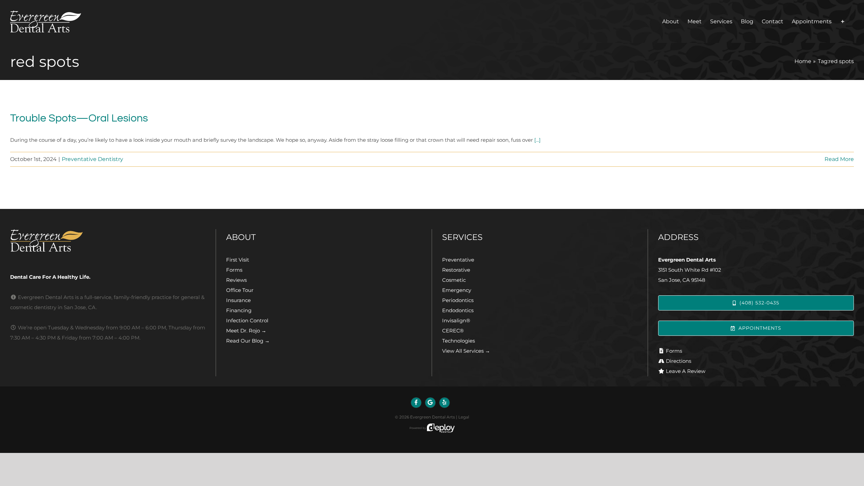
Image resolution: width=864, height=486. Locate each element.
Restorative (456, 270)
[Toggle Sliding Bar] (842, 21)
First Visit (237, 259)
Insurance (238, 300)
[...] (537, 140)
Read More (839, 159)
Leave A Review (685, 371)
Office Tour (239, 290)
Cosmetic (454, 280)
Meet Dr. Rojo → (246, 330)
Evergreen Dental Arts (432, 417)
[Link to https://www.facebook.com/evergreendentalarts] (416, 402)
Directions (678, 361)
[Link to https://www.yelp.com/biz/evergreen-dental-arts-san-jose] (444, 402)
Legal (463, 417)
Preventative (458, 259)
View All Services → (466, 351)
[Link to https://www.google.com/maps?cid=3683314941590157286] (430, 402)
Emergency (456, 290)
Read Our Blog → (248, 341)
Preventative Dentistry (92, 159)
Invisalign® (456, 320)
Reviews (236, 280)
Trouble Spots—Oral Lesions (79, 118)
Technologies (458, 341)
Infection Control (247, 320)
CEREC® (453, 330)
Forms (234, 270)
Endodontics (458, 310)
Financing (238, 310)
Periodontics (458, 300)
